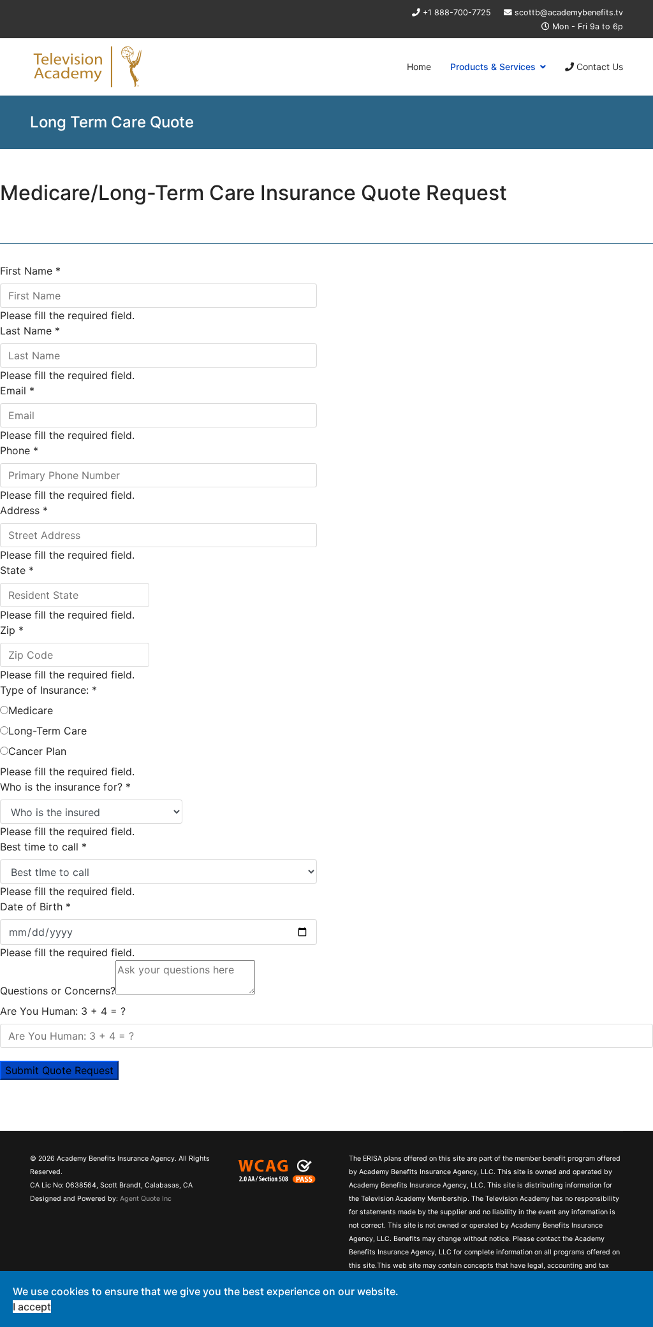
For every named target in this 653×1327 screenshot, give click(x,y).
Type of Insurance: (48, 690)
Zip (12, 630)
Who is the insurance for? (65, 786)
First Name (30, 270)
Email (17, 390)
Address (24, 510)
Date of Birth (35, 906)
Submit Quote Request (59, 1070)
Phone (19, 450)
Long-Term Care (47, 730)
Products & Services (493, 66)
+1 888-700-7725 (457, 12)
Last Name (30, 330)
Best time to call (43, 846)
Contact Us (598, 66)
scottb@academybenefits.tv (569, 12)
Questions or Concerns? (57, 990)
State (17, 570)
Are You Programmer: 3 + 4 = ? (63, 1011)
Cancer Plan (37, 751)
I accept (32, 1306)
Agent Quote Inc (146, 1198)
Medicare (30, 710)
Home (419, 66)
